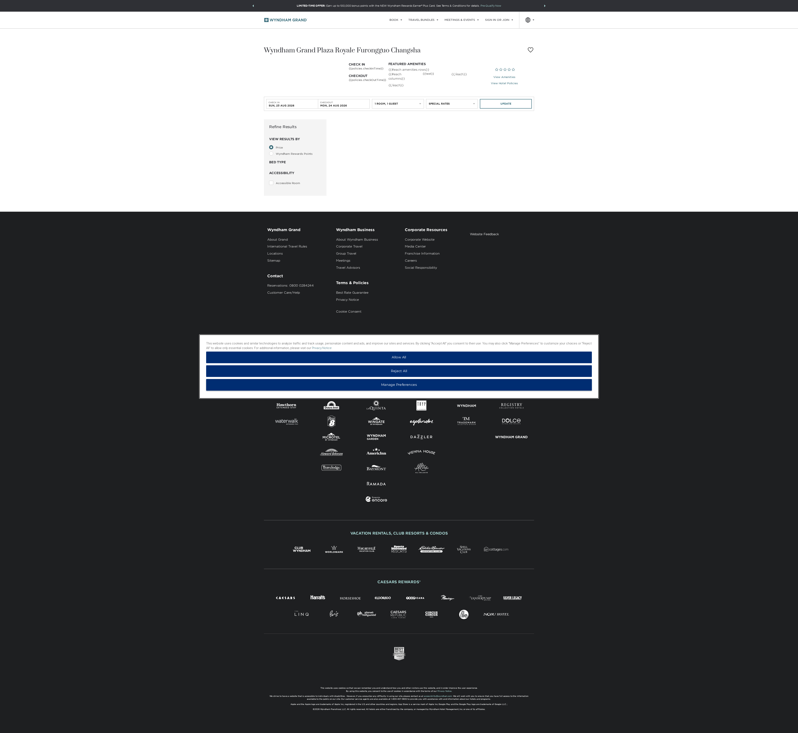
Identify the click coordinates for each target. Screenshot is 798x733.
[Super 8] (331, 422)
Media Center (415, 246)
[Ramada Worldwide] (376, 484)
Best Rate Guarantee (352, 293)
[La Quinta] (376, 407)
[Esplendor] (421, 422)
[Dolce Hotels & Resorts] (511, 422)
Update (505, 103)
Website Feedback (484, 234)
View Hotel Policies (504, 83)
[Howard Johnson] (331, 453)
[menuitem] (395, 20)
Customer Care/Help (283, 293)
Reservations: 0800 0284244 (290, 285)
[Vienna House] (421, 453)
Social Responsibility (421, 268)
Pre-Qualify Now (490, 5)
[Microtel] (331, 438)
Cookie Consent (348, 311)
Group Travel (346, 253)
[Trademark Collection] (466, 422)
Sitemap (273, 260)
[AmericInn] (376, 453)
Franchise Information (422, 253)
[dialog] (399, 366)
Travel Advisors (348, 268)
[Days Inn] (331, 407)
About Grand (277, 239)
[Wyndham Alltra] (421, 469)
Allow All (399, 357)
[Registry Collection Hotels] (511, 407)
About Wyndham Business (357, 239)
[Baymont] (376, 469)
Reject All (399, 371)
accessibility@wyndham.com (438, 696)
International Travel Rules (287, 246)
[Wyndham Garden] (376, 438)
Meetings (343, 260)
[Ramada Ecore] (376, 500)
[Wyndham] (466, 407)
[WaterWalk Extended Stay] (286, 422)
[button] (253, 5)
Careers (411, 260)
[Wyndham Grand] (511, 438)
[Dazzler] (421, 438)
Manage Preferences (399, 385)
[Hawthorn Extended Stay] (286, 407)
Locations (275, 253)
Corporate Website (419, 239)
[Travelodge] (331, 469)
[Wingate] (376, 422)
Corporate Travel (349, 246)
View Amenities (504, 77)
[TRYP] (421, 407)
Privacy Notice (347, 300)
